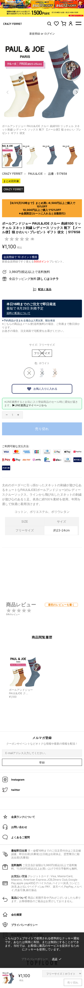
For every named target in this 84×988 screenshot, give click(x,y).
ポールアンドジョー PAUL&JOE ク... (21, 691)
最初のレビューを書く (61, 604)
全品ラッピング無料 (34, 279)
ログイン (49, 33)
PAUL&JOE (35, 173)
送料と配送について (18, 313)
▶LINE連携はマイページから (29, 405)
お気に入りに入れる (45, 388)
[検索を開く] (49, 23)
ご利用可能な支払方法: (15, 446)
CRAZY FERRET (12, 173)
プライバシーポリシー (34, 959)
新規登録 (34, 33)
